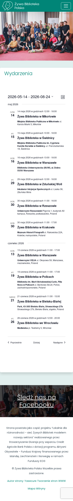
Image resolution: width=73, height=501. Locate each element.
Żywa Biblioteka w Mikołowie (36, 116)
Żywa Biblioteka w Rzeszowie (37, 206)
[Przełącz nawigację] (66, 5)
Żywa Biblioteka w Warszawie (37, 162)
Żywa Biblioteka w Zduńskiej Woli (39, 184)
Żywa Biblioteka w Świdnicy (35, 138)
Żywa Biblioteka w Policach (35, 277)
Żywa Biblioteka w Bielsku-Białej (39, 301)
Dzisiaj (36, 342)
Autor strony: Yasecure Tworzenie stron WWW (36, 481)
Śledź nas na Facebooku (36, 401)
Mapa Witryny (36, 488)
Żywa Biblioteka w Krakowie (36, 227)
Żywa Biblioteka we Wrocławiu (37, 323)
